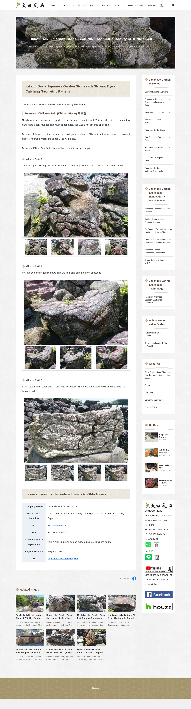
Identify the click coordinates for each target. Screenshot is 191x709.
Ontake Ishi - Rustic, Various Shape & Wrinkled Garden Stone (29, 618)
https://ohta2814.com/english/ (63, 558)
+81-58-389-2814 (57, 525)
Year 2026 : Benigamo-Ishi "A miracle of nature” (170, 455)
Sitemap (95, 688)
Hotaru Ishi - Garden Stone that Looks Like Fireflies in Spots (59, 618)
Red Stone (119, 5)
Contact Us (54, 5)
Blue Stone (106, 5)
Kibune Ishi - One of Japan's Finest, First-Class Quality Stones (60, 653)
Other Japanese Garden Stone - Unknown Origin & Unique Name (90, 653)
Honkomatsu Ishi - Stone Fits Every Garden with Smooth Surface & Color (122, 618)
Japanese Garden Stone (88, 5)
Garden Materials (135, 5)
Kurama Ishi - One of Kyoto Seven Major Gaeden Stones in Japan (30, 653)
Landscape (151, 5)
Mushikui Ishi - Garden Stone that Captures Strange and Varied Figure (91, 618)
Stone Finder (68, 5)
